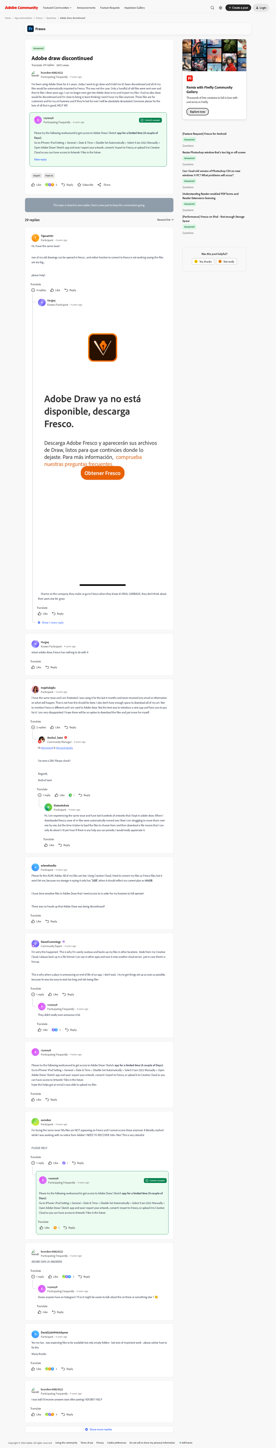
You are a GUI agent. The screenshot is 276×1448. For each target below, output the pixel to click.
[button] (238, 7)
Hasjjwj (51, 300)
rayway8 (48, 118)
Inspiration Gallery (134, 7)
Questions (51, 17)
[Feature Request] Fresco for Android (204, 133)
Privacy (100, 1442)
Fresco (39, 17)
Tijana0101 (47, 236)
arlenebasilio (48, 865)
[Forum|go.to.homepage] (21, 7)
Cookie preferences (116, 1442)
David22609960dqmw (54, 1332)
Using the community (66, 1442)
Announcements (86, 7)
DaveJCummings (51, 941)
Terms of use (87, 1442)
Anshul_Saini (55, 737)
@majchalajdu (64, 747)
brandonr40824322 (52, 72)
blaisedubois (61, 805)
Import (36, 175)
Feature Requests (110, 7)
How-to (49, 175)
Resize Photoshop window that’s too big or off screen (214, 152)
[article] (99, 263)
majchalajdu (48, 687)
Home (8, 17)
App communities (23, 17)
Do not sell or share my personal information (152, 1442)
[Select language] (220, 7)
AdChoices (187, 1442)
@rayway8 (47, 747)
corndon (46, 1120)
